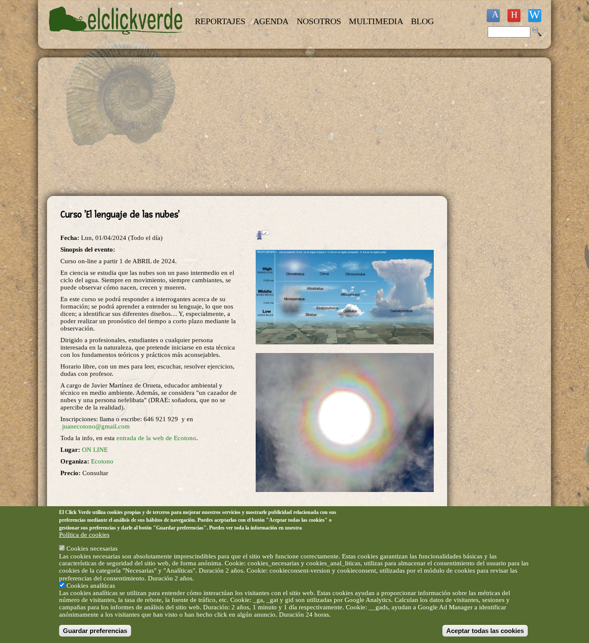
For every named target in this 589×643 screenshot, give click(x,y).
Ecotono (102, 461)
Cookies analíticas (90, 585)
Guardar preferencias (95, 630)
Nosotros (319, 21)
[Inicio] (117, 39)
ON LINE (95, 449)
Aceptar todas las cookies (485, 630)
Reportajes (220, 21)
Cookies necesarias (92, 548)
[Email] (534, 15)
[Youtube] (514, 15)
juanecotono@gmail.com (96, 426)
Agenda (270, 21)
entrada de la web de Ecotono (156, 438)
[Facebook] (493, 15)
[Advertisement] (247, 126)
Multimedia (376, 21)
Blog (422, 21)
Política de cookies (84, 534)
